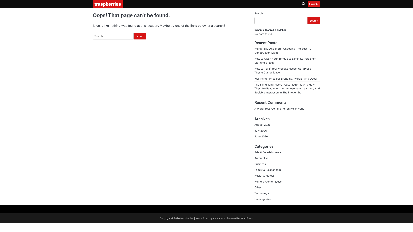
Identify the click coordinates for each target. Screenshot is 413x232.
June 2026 (261, 136)
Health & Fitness (264, 175)
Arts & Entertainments (267, 152)
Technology (261, 193)
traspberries (186, 218)
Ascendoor (219, 218)
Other (257, 187)
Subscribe (313, 4)
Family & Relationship (267, 169)
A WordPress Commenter (270, 108)
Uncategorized (263, 199)
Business (260, 164)
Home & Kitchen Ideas (268, 181)
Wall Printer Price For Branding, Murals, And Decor (285, 78)
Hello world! (297, 108)
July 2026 (260, 130)
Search (258, 13)
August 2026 (262, 124)
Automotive (261, 158)
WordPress (247, 218)
